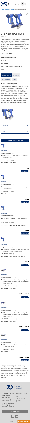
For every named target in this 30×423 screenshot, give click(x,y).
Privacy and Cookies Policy (21, 395)
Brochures (18, 400)
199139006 (4, 340)
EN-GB (11, 4)
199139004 (4, 275)
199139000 (4, 150)
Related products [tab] (6, 79)
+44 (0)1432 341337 (9, 403)
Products (7, 9)
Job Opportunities (20, 398)
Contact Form (16, 411)
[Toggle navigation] (27, 4)
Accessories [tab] (16, 75)
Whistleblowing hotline (21, 393)
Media (3, 132)
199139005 (4, 307)
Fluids (12, 9)
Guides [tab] (14, 79)
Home (2, 9)
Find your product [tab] (6, 75)
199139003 (4, 244)
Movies (17, 402)
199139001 (4, 182)
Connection (5, 125)
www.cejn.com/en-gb (9, 406)
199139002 (4, 213)
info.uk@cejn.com (8, 405)
